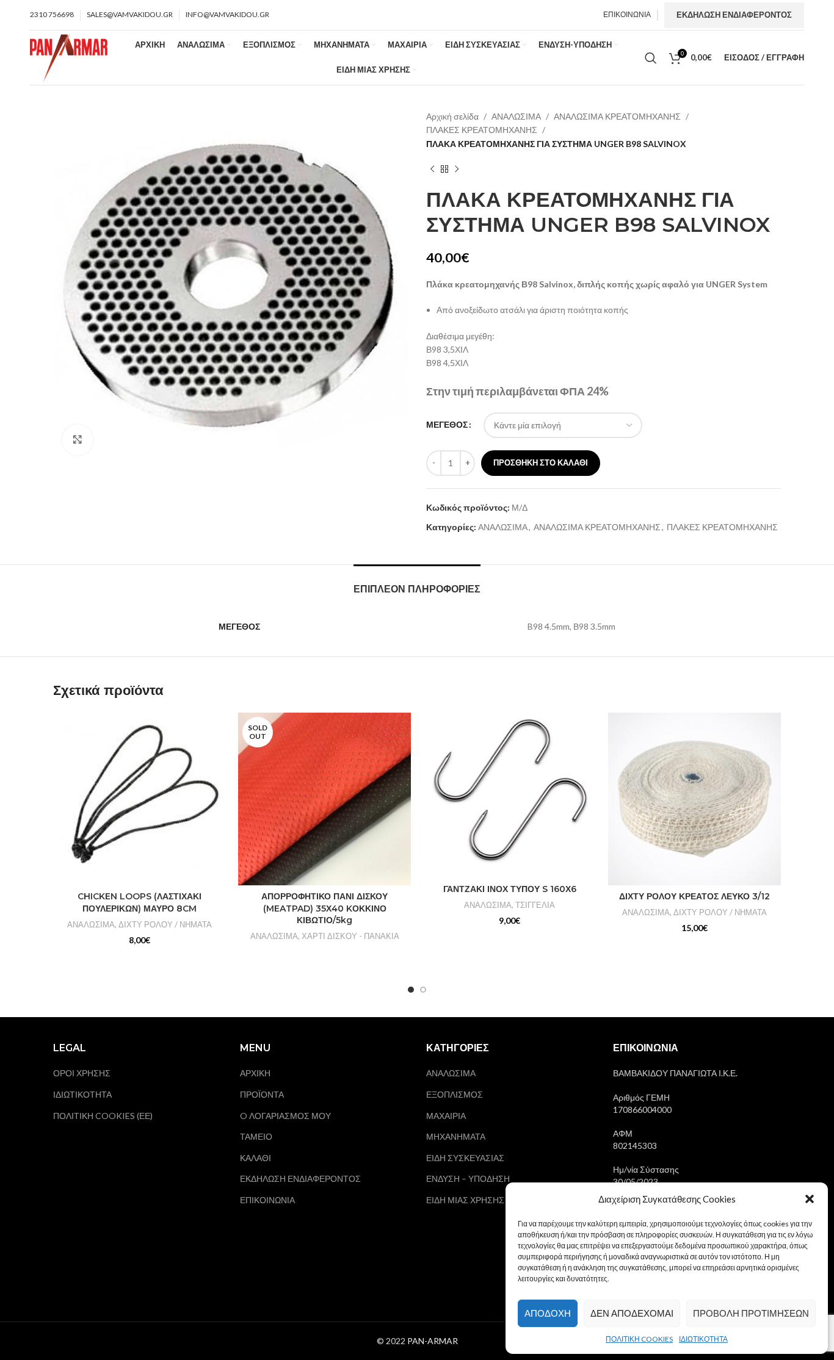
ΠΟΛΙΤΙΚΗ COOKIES (639, 1339)
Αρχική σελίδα (452, 116)
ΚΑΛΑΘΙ (255, 1158)
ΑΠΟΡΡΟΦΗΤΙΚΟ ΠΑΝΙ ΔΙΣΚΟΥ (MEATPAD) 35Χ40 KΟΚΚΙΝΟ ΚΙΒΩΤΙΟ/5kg (324, 908)
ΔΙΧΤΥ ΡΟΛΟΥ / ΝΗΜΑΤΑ (165, 924)
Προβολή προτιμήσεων (751, 1313)
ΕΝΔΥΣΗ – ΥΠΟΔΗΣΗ (468, 1178)
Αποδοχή (547, 1313)
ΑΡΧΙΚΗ (255, 1073)
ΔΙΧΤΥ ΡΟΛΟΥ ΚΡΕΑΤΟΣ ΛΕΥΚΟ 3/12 (694, 896)
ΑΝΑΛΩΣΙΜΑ (516, 116)
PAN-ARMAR (432, 1341)
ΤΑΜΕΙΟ (256, 1136)
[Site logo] (69, 56)
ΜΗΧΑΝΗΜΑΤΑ (455, 1136)
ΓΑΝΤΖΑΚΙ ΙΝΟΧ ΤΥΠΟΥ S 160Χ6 (509, 888)
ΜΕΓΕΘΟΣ (447, 424)
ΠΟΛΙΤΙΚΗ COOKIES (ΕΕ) (103, 1115)
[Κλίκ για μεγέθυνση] (77, 440)
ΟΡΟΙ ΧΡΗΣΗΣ (82, 1073)
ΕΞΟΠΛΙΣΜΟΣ (454, 1094)
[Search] (651, 58)
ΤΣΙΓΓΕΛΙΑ (535, 905)
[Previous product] (432, 169)
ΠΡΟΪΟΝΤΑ (262, 1094)
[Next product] (457, 169)
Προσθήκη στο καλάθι (540, 462)
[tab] (417, 583)
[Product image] (139, 799)
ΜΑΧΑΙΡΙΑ (446, 1115)
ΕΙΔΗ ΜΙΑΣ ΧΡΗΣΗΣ (465, 1200)
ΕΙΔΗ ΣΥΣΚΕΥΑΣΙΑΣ (465, 1158)
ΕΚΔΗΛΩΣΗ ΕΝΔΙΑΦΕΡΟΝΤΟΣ (734, 15)
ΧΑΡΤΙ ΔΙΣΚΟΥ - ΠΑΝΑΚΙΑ (350, 936)
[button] (809, 1199)
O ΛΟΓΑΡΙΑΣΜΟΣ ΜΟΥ (285, 1115)
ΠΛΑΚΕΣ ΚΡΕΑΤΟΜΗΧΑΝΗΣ (481, 129)
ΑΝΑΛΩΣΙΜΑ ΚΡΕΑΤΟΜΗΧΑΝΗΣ (617, 116)
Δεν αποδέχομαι (631, 1313)
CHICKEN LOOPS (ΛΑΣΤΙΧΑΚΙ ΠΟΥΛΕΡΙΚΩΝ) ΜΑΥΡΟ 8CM (139, 902)
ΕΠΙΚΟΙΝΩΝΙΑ (267, 1200)
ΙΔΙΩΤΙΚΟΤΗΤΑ (703, 1339)
